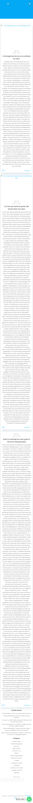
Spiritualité (16, 772)
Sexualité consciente (16, 770)
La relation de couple (16, 763)
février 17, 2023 (16, 203)
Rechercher (16, 777)
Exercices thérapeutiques (16, 755)
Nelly (17, 51)
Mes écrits (16, 746)
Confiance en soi (16, 751)
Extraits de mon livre (16, 758)
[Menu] (29, 3)
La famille (16, 760)
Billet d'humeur (16, 748)
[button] (29, 799)
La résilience (16, 765)
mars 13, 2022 (16, 436)
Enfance (16, 753)
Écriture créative (16, 741)
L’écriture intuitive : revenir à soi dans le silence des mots (16, 713)
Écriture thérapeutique (16, 744)
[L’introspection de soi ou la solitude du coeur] (16, 36)
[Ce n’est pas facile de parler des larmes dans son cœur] (16, 187)
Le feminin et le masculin (16, 768)
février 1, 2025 (16, 53)
